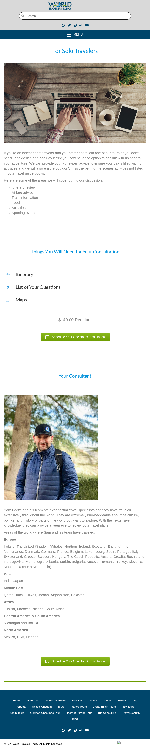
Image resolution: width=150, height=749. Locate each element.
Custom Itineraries (55, 700)
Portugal (21, 706)
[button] (75, 337)
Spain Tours (17, 712)
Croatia (92, 700)
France (107, 700)
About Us (32, 700)
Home (17, 700)
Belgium (77, 700)
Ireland (121, 700)
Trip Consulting (107, 712)
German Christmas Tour (45, 712)
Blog (75, 718)
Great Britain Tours (104, 706)
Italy (134, 700)
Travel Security (131, 712)
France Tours (78, 706)
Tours (61, 706)
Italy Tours (128, 706)
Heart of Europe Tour (79, 712)
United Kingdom (42, 706)
